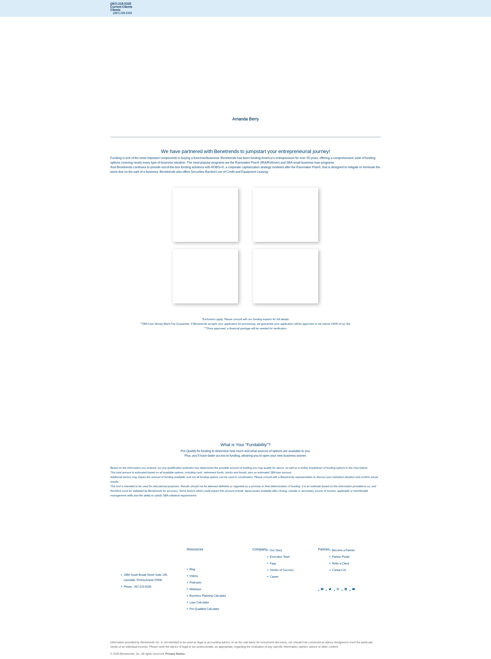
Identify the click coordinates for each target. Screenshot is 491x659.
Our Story (276, 550)
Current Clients (121, 6)
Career (274, 576)
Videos (193, 575)
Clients (115, 10)
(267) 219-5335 (120, 3)
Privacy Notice (175, 653)
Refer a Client (340, 563)
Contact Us (339, 570)
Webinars (195, 589)
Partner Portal (340, 556)
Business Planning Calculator (207, 595)
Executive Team (280, 556)
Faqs (273, 563)
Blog (192, 569)
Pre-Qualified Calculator (204, 608)
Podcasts (195, 582)
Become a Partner (343, 550)
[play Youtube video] (317, 393)
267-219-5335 (142, 586)
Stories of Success (282, 570)
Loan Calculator (199, 602)
